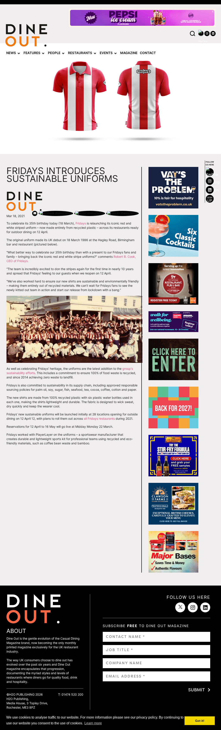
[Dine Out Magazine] (26, 36)
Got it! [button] (199, 720)
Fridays (81, 223)
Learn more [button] (93, 723)
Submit (196, 690)
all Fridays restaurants (99, 418)
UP (209, 199)
